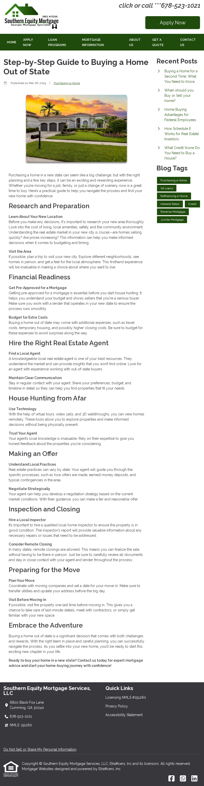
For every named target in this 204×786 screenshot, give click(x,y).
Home (11, 42)
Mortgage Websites (38, 769)
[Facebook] (171, 779)
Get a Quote (157, 42)
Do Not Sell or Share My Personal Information (39, 749)
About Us (135, 42)
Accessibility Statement (124, 715)
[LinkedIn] (194, 779)
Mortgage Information (93, 42)
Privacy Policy (116, 706)
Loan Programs (57, 42)
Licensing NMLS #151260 (125, 697)
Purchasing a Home (67, 83)
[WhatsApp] (183, 779)
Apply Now (173, 23)
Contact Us (188, 42)
